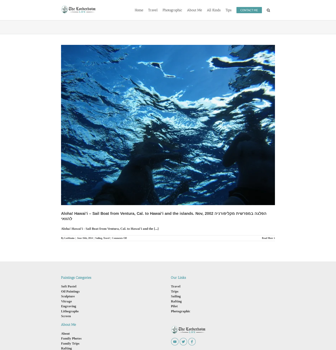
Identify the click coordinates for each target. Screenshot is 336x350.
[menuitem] (139, 10)
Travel (106, 238)
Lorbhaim (69, 238)
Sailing (98, 238)
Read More (267, 238)
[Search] (268, 10)
